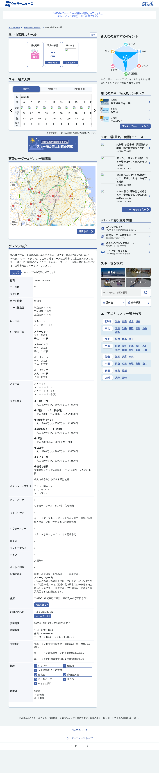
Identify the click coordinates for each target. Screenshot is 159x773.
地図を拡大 (84, 231)
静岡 (124, 350)
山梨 (117, 346)
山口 (145, 363)
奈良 (131, 356)
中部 (107, 346)
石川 (145, 346)
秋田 (131, 328)
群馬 (124, 339)
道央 (117, 321)
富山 (138, 346)
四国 (107, 370)
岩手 (124, 328)
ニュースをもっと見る (135, 209)
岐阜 (138, 350)
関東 (107, 339)
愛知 (131, 350)
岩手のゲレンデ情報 (32, 27)
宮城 (138, 328)
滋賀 (117, 356)
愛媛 (124, 370)
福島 (117, 332)
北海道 (107, 321)
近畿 (107, 356)
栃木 (117, 339)
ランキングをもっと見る (134, 126)
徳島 (117, 370)
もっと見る (70, 62)
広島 (124, 363)
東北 (107, 328)
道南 (124, 321)
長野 (124, 346)
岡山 (117, 363)
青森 (117, 328)
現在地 (109, 302)
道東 (138, 321)
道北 (131, 321)
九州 (107, 377)
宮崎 (124, 377)
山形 (145, 328)
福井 (117, 350)
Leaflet (80, 225)
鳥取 (131, 363)
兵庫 (124, 356)
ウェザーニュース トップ (79, 738)
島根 (138, 363)
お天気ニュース (79, 730)
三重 (145, 350)
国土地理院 (90, 225)
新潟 (131, 346)
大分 (117, 377)
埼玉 (131, 339)
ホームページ (42, 616)
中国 (107, 363)
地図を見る (41, 605)
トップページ (14, 27)
